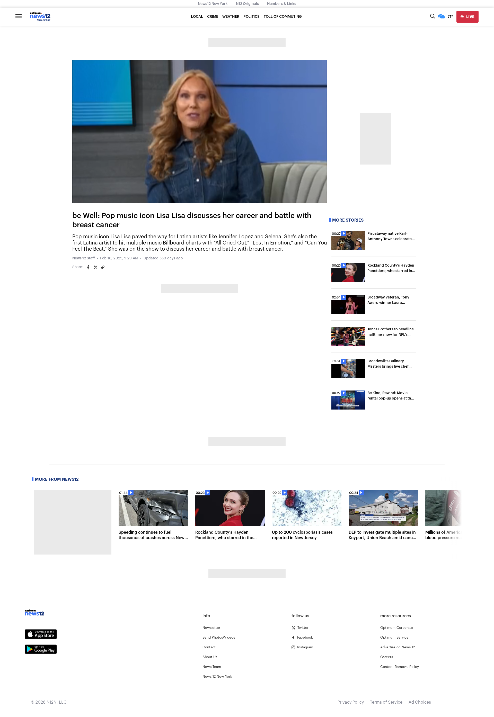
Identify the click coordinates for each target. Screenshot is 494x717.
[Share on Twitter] (95, 267)
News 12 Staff (83, 258)
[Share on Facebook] (88, 267)
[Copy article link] (103, 267)
